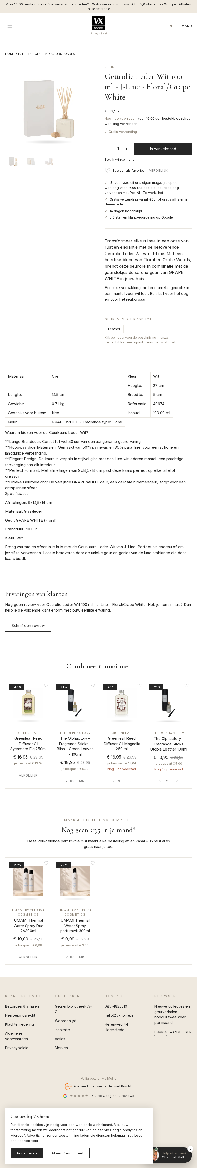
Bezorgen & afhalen (22, 1006)
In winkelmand (163, 148)
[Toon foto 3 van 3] (49, 161)
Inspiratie (62, 1029)
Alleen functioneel (67, 1153)
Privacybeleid (16, 1047)
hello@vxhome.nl (119, 1015)
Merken (61, 1047)
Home (10, 53)
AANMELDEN (181, 1032)
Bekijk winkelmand (120, 159)
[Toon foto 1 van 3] (13, 161)
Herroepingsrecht (20, 1015)
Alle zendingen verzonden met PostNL (103, 1086)
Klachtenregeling (19, 1024)
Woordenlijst (65, 1020)
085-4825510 (116, 1006)
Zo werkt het (153, 192)
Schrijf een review (28, 625)
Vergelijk (158, 170)
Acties (60, 1038)
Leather (114, 329)
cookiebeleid (27, 1141)
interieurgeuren (33, 53)
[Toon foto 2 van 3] (31, 161)
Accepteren (27, 1153)
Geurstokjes (63, 53)
